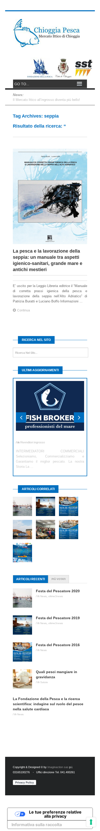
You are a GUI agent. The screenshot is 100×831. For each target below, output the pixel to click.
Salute (44, 682)
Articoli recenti (30, 579)
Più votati (59, 579)
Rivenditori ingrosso (32, 442)
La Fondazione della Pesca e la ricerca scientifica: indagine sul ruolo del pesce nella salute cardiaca (48, 704)
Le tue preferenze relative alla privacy (55, 814)
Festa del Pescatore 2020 (58, 591)
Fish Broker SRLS (31, 437)
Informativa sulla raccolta (37, 824)
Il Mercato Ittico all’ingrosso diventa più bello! (46, 100)
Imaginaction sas (57, 767)
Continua (23, 310)
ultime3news (55, 596)
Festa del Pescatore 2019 (58, 618)
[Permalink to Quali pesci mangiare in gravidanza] (24, 679)
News (43, 596)
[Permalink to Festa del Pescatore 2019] (24, 625)
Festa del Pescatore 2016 (58, 645)
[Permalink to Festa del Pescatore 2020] (24, 598)
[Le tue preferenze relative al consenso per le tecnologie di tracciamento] (91, 822)
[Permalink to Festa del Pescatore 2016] (24, 652)
